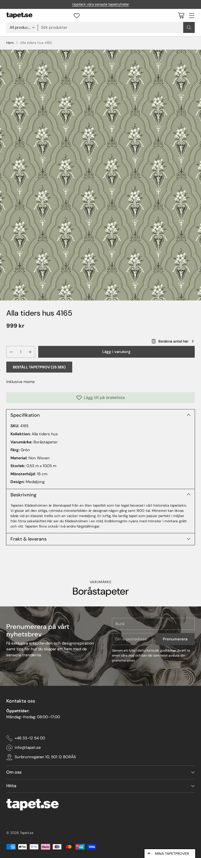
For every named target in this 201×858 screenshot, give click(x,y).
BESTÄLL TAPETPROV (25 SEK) (39, 367)
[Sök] (189, 27)
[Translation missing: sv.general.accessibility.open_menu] (191, 15)
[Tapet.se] (19, 15)
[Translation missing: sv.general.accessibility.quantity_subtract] (11, 351)
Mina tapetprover (172, 853)
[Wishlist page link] (77, 16)
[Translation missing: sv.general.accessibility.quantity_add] (30, 351)
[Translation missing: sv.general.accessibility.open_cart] (181, 15)
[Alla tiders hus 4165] (100, 175)
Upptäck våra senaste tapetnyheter (100, 4)
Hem (10, 42)
